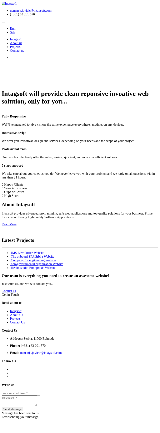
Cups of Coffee (14, 192)
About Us (16, 315)
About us (16, 43)
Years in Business (15, 188)
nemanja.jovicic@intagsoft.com (30, 10)
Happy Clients (13, 184)
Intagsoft (15, 39)
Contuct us (9, 291)
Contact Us (17, 322)
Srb (12, 32)
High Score (11, 195)
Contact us (17, 50)
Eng (12, 28)
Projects (15, 47)
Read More (9, 224)
